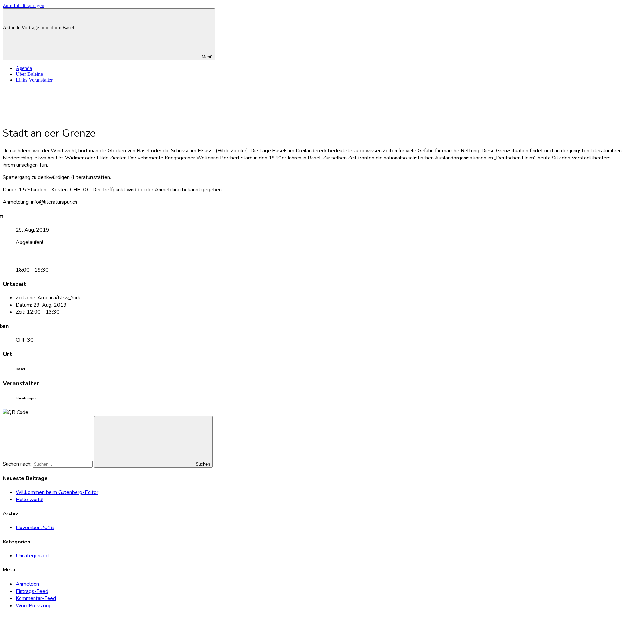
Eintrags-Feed (32, 591)
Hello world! (29, 499)
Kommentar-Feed (36, 598)
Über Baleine (29, 74)
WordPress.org (33, 605)
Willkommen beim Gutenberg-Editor (57, 492)
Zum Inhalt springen (23, 5)
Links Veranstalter (34, 80)
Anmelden (27, 584)
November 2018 (35, 527)
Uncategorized (32, 555)
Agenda (24, 68)
